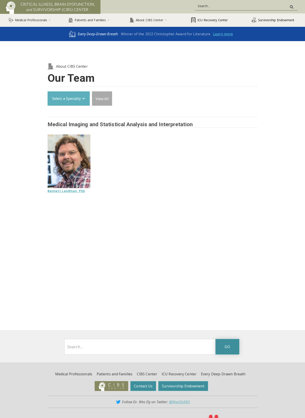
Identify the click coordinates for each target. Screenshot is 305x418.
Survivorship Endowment (183, 386)
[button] (29, 20)
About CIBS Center (72, 66)
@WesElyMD (179, 401)
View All (102, 98)
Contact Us (143, 386)
